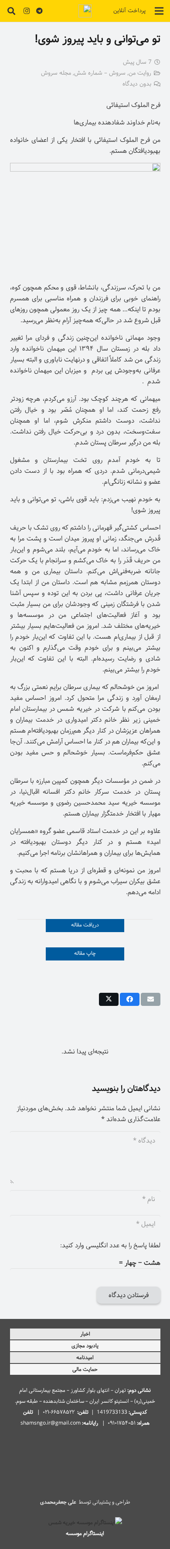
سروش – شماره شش (100, 73)
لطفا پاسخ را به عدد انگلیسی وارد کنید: (110, 1245)
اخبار (85, 1334)
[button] (11, 11)
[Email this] (150, 999)
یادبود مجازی (85, 1346)
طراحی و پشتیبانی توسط (85, 1502)
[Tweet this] (109, 999)
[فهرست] (159, 11)
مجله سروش (56, 73)
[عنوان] (85, 10)
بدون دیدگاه (136, 84)
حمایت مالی (85, 1369)
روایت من (140, 73)
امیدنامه (85, 1357)
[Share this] (129, 999)
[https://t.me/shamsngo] (39, 10)
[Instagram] (26, 10)
